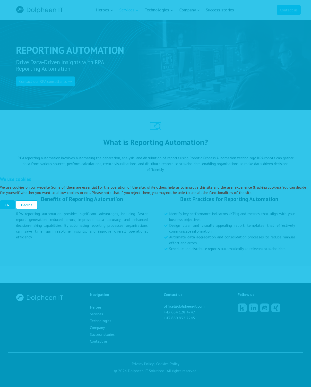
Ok (7, 205)
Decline (27, 205)
